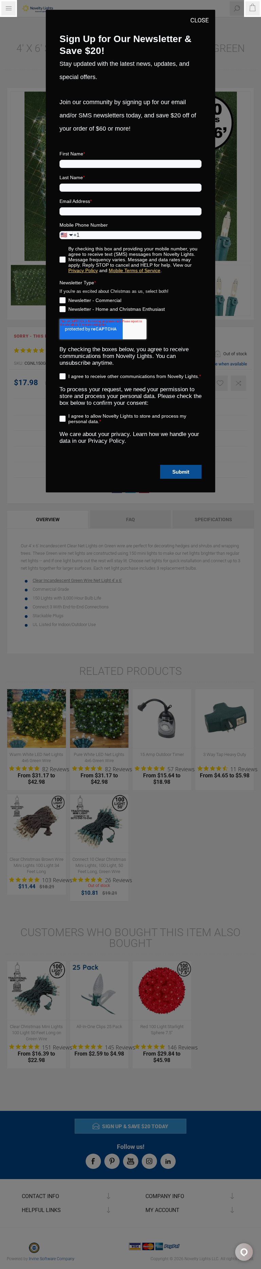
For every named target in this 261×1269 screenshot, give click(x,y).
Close (199, 20)
